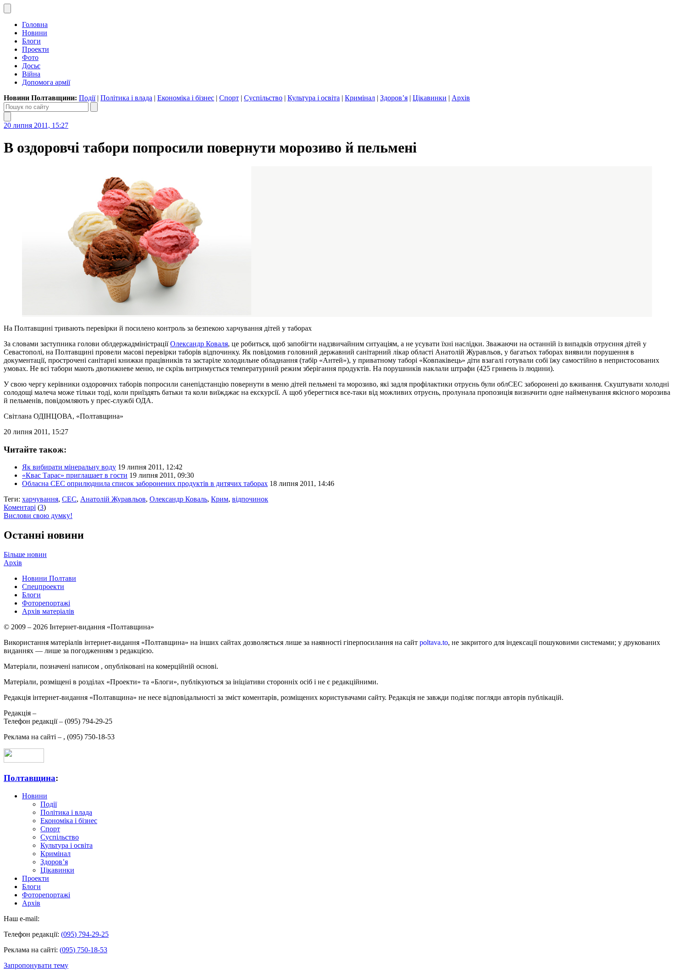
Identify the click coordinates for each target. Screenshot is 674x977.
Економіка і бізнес (185, 98)
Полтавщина (29, 778)
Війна (31, 74)
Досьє (31, 66)
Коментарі (20, 507)
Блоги (31, 41)
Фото (30, 57)
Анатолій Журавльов (113, 499)
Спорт (229, 98)
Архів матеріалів (48, 611)
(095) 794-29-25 (85, 934)
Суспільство (263, 98)
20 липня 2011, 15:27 (36, 125)
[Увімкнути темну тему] (7, 8)
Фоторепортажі (46, 603)
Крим (219, 499)
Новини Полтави (49, 578)
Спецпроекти (43, 586)
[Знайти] (94, 107)
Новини (34, 33)
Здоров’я (394, 98)
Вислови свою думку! (38, 515)
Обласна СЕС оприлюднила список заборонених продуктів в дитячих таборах (145, 483)
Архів (461, 98)
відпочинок (250, 499)
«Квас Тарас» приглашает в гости (74, 475)
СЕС (69, 499)
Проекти (35, 49)
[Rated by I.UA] (24, 760)
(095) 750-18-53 (83, 950)
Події (87, 98)
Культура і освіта (313, 98)
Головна (35, 24)
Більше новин (25, 554)
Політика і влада (126, 98)
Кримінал (360, 98)
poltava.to (434, 642)
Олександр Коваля (199, 344)
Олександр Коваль (178, 499)
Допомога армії (46, 82)
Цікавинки (430, 98)
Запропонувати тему (36, 965)
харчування (40, 499)
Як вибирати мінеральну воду (69, 467)
